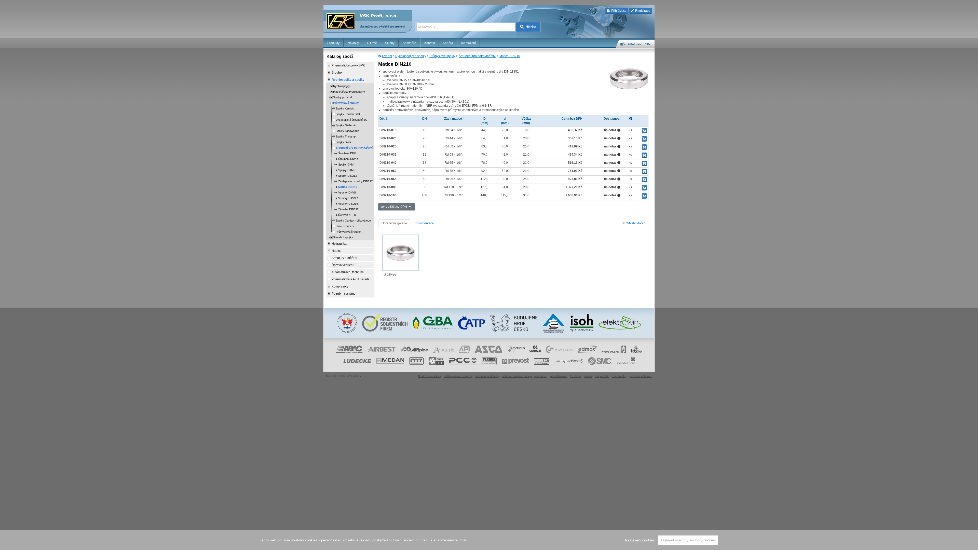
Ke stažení (468, 43)
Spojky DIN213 (347, 175)
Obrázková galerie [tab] (394, 223)
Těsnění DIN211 (348, 209)
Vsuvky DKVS (347, 192)
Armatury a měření (344, 258)
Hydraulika (339, 243)
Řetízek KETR (347, 214)
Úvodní (387, 56)
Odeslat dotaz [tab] (635, 223)
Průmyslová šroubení (349, 231)
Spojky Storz (343, 142)
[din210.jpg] (400, 253)
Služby (390, 43)
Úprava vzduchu (343, 265)
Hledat (530, 27)
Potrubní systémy (343, 293)
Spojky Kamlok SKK (348, 114)
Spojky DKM (346, 164)
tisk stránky (619, 376)
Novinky (353, 43)
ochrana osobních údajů (517, 376)
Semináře (409, 43)
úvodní (588, 376)
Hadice (337, 251)
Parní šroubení (345, 226)
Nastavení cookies (640, 540)
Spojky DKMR (347, 170)
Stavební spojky (343, 237)
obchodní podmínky (487, 376)
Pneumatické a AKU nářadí (350, 279)
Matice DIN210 (509, 56)
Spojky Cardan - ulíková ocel (353, 220)
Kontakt (429, 43)
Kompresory (340, 286)
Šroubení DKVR (348, 158)
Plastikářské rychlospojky (349, 91)
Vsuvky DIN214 (348, 203)
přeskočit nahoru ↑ (640, 376)
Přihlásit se (618, 10)
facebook (575, 376)
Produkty (333, 43)
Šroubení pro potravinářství (477, 56)
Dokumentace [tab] (424, 223)
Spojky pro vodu (343, 97)
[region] (489, 540)
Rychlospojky (341, 86)
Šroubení (338, 72)
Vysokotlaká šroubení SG (352, 119)
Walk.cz (357, 376)
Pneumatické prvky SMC (348, 65)
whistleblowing (558, 376)
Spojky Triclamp (346, 136)
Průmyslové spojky (442, 56)
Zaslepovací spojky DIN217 (355, 181)
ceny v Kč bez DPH (394, 207)
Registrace (642, 10)
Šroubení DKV (347, 153)
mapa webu (602, 376)
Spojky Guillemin (346, 125)
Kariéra (448, 43)
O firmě (372, 43)
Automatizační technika (348, 272)
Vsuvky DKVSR (348, 198)
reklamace (540, 376)
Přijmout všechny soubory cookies (688, 540)
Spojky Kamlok (345, 108)
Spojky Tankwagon (347, 130)
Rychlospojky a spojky (410, 56)
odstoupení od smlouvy (458, 376)
